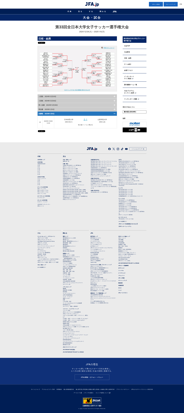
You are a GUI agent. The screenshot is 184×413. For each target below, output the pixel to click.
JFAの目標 (120, 241)
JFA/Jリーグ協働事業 (95, 260)
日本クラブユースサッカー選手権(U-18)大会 (101, 172)
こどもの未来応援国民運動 (96, 277)
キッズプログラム (42, 251)
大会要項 (127, 52)
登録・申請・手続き (123, 246)
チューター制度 (66, 274)
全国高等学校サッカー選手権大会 (99, 167)
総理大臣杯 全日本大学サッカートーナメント (73, 185)
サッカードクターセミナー (69, 293)
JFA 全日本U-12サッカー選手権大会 (99, 192)
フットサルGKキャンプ (95, 249)
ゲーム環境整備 (94, 254)
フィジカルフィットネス (68, 278)
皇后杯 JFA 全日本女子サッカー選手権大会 (129, 161)
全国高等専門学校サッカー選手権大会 (72, 194)
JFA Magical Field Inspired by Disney (46, 241)
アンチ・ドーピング (67, 296)
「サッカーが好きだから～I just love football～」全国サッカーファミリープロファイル (49, 259)
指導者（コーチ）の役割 (68, 255)
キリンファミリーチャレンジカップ (46, 246)
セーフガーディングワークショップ (71, 338)
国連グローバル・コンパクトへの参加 (99, 289)
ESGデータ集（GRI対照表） (125, 249)
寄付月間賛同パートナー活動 (97, 290)
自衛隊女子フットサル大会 (125, 203)
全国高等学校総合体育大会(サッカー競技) (100, 169)
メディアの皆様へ (89, 393)
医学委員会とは (66, 304)
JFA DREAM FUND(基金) (69, 349)
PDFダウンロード (109, 48)
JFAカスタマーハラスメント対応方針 (142, 389)
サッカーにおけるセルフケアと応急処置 (72, 303)
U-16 (39, 173)
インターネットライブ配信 (129, 77)
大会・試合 (92, 17)
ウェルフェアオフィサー (68, 333)
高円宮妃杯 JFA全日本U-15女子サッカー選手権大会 (131, 172)
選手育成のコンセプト (95, 238)
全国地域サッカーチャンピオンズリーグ (72, 173)
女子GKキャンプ (94, 246)
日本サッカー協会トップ (124, 236)
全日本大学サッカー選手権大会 (70, 183)
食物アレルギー (66, 298)
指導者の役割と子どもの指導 (70, 321)
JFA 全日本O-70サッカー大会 (126, 194)
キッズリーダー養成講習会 (44, 252)
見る (80, 11)
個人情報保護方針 (69, 389)
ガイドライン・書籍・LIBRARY (70, 306)
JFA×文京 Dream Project (124, 257)
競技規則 (65, 247)
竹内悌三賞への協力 (95, 276)
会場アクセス (128, 70)
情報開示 (120, 247)
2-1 (85, 119)
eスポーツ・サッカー (43, 201)
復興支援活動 (93, 284)
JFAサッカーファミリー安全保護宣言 (99, 271)
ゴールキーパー (66, 276)
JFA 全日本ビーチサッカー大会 (126, 219)
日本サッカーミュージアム (125, 226)
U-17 (39, 171)
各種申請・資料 (66, 273)
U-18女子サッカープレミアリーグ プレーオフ (129, 171)
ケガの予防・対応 (67, 301)
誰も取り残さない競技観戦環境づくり (99, 268)
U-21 (39, 166)
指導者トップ (66, 253)
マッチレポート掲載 (130, 99)
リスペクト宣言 (66, 310)
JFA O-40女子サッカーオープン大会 (127, 164)
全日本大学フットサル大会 (125, 205)
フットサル (121, 270)
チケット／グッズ (122, 280)
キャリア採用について (102, 393)
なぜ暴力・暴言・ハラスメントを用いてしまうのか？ (75, 318)
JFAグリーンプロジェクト (96, 266)
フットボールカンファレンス (70, 265)
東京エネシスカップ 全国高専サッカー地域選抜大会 (75, 196)
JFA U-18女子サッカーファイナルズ (127, 167)
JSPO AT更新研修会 (67, 295)
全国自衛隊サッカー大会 (68, 180)
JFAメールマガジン (123, 292)
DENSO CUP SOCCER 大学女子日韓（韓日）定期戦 (75, 193)
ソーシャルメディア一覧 (138, 149)
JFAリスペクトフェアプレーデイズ (71, 331)
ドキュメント (121, 275)
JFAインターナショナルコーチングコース (73, 282)
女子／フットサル (42, 193)
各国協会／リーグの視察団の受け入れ (99, 303)
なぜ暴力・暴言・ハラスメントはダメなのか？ (74, 320)
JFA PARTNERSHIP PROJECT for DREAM (73, 352)
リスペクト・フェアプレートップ (71, 308)
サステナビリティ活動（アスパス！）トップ (101, 264)
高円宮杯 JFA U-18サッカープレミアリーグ (101, 163)
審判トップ (65, 236)
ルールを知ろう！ (123, 221)
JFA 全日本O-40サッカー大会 (126, 189)
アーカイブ (77, 393)
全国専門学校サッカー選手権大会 (71, 198)
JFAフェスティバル (42, 257)
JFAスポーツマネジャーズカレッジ (98, 279)
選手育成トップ (94, 236)
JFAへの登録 (156, 4)
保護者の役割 (66, 323)
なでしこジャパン (42, 178)
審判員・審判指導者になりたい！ (71, 241)
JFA (91, 233)
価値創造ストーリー (123, 251)
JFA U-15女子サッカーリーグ (126, 174)
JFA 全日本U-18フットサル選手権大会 (128, 206)
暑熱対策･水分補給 (67, 290)
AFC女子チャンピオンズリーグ (126, 182)
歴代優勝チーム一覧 (130, 85)
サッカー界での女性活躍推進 (97, 269)
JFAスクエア (41, 249)
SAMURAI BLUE (41, 163)
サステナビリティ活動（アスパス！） (127, 252)
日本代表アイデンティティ (44, 204)
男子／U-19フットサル (43, 190)
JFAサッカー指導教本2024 (69, 266)
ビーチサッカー (41, 197)
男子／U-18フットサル (43, 192)
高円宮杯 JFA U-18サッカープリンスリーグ (101, 164)
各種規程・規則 (122, 244)
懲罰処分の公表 (66, 344)
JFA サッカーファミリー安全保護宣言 (72, 312)
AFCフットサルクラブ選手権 (125, 214)
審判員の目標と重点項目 (68, 251)
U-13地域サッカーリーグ (97, 183)
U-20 (39, 180)
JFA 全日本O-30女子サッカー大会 (127, 163)
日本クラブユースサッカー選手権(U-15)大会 (101, 185)
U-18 (39, 170)
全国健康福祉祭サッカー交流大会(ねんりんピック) (131, 196)
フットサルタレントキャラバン (97, 251)
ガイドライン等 (66, 284)
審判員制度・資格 (67, 243)
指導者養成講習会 (67, 261)
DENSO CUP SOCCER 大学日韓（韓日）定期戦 (74, 189)
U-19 (39, 168)
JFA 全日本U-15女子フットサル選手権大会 (129, 210)
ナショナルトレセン (95, 241)
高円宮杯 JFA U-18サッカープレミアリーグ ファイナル (104, 161)
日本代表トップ (41, 159)
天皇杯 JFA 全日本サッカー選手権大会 (72, 165)
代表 (69, 11)
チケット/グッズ (170, 4)
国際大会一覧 (66, 161)
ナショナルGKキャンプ (95, 244)
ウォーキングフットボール (44, 247)
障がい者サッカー (42, 255)
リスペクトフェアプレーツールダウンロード (73, 341)
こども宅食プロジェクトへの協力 (98, 285)
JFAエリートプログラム (96, 243)
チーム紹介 (127, 64)
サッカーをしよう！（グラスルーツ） (46, 236)
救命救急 (65, 291)
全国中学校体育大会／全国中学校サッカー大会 (102, 181)
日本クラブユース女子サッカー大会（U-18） (129, 180)
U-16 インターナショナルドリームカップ (100, 176)
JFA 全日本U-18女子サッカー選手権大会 (128, 169)
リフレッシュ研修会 (67, 263)
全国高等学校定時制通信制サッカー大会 (100, 171)
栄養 (64, 300)
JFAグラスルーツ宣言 (43, 238)
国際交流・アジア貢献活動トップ (98, 293)
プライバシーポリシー (122, 389)
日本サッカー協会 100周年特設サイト (127, 254)
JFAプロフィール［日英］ (124, 260)
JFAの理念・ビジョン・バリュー (92, 377)
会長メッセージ (122, 238)
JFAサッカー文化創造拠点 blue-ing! (127, 224)
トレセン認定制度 (94, 239)
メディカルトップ (67, 287)
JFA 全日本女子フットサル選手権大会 (128, 201)
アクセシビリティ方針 (48, 389)
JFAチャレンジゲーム (43, 244)
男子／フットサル (42, 188)
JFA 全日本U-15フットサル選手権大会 (128, 208)
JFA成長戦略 (121, 243)
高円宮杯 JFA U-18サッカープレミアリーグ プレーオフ (104, 166)
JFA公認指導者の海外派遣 (69, 281)
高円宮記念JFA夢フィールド (97, 259)
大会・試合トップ (67, 159)
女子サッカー (121, 268)
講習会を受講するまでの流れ (70, 260)
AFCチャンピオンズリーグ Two (70, 170)
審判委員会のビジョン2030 (69, 238)
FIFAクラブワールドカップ (69, 199)
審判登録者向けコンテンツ (69, 246)
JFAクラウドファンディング (69, 347)
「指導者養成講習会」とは (69, 258)
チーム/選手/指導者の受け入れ (97, 301)
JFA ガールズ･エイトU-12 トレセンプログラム (101, 247)
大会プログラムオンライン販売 (129, 92)
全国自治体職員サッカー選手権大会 (71, 178)
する (91, 11)
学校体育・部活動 (42, 254)
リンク (120, 290)
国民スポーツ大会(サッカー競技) (70, 172)
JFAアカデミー (94, 256)
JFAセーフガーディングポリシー (70, 313)
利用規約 (59, 389)
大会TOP (127, 46)
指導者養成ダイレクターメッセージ (71, 256)
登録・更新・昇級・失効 (68, 271)
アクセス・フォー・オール (124, 256)
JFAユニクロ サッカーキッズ (44, 239)
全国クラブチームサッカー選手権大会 (72, 175)
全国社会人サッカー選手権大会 (70, 176)
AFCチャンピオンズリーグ (69, 167)
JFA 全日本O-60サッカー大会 (126, 192)
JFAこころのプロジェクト (96, 274)
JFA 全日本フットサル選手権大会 (126, 200)
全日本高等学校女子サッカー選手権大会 (128, 176)
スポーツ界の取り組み (68, 330)
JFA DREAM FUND (122, 259)
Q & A (119, 288)
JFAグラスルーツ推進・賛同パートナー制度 (48, 262)
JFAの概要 (120, 239)
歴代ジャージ (41, 206)
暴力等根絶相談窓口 (67, 343)
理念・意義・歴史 (67, 269)
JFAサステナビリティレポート (97, 287)
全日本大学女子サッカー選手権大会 (127, 166)
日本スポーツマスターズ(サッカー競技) (72, 181)
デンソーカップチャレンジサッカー (71, 188)
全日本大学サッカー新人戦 (69, 186)
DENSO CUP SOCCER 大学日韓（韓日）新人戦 (74, 191)
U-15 (39, 174)
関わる (103, 11)
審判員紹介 (65, 244)
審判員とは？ (66, 239)
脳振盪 (64, 288)
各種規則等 (121, 285)
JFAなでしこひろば (42, 242)
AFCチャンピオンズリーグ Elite (70, 168)
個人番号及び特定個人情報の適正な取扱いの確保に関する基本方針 (95, 389)
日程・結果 (127, 58)
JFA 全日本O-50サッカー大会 (126, 191)
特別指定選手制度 (94, 252)
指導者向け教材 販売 (68, 268)
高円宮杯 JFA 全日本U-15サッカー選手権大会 (101, 180)
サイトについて (35, 389)
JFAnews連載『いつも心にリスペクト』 (72, 325)
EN (181, 4)
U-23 (39, 165)
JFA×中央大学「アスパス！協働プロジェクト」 (101, 272)
